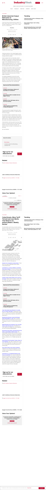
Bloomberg (12, 27)
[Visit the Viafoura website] (19, 200)
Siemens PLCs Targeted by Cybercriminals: (10, 263)
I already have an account (12, 208)
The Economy (4, 13)
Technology (16, 8)
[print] (21, 34)
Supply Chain (33, 8)
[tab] (4, 196)
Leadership (28, 8)
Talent (11, 8)
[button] (3, 2)
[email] (15, 34)
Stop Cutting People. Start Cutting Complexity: (11, 347)
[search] (4, 2)
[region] (12, 198)
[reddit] (13, 34)
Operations (22, 8)
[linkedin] (10, 34)
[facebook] (8, 34)
